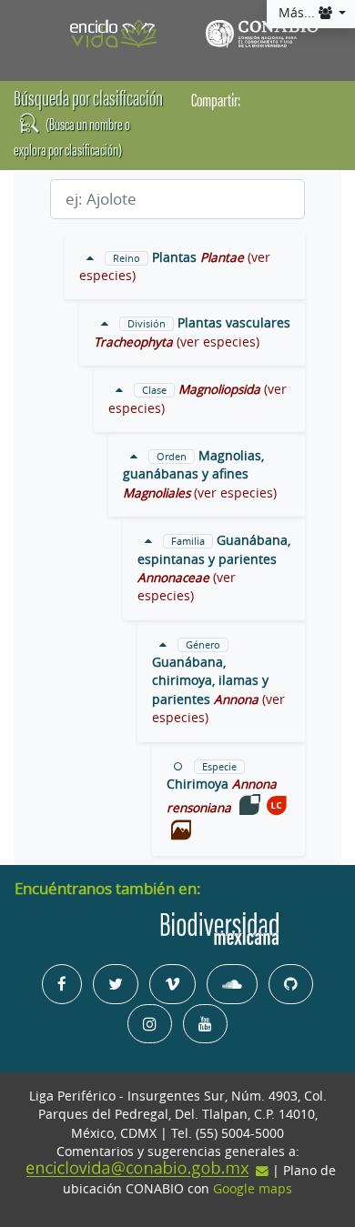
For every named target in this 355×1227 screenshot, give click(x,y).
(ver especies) (218, 342)
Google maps (252, 1189)
